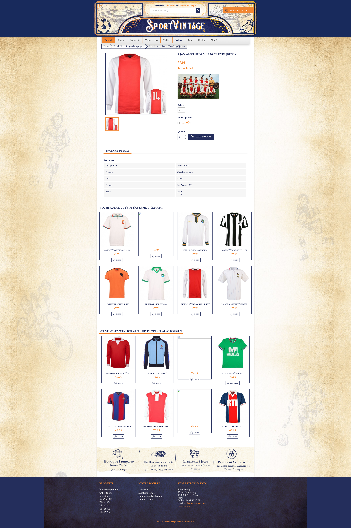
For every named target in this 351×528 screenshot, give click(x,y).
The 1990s (104, 511)
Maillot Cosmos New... (195, 250)
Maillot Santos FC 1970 (234, 250)
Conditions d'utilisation (150, 495)
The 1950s (104, 502)
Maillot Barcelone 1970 (118, 426)
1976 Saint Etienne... (232, 373)
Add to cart (201, 136)
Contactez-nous (146, 499)
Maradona (104, 495)
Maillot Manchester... (118, 373)
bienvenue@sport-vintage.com (192, 504)
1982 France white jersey (234, 304)
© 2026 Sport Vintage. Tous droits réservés (175, 521)
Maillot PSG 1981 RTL (232, 426)
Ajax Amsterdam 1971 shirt (195, 304)
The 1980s (104, 508)
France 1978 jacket (156, 373)
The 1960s (104, 505)
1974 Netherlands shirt (116, 304)
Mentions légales (146, 492)
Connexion (170, 5)
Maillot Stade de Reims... (156, 426)
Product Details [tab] (117, 150)
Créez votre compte (187, 5)
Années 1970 (105, 499)
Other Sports (105, 492)
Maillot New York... (156, 304)
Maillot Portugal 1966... (117, 250)
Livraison (143, 489)
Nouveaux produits (109, 489)
